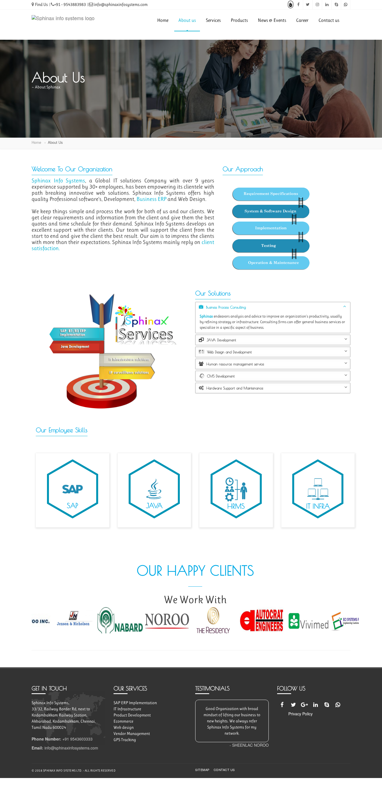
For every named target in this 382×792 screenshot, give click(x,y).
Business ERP (152, 199)
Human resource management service (234, 364)
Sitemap (202, 770)
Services (213, 20)
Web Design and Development (229, 352)
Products (239, 20)
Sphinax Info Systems (58, 180)
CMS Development (220, 376)
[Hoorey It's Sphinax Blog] (290, 4)
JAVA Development (220, 340)
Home (162, 20)
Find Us (41, 4)
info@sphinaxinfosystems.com (120, 4)
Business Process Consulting (225, 307)
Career (302, 20)
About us (187, 20)
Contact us (329, 20)
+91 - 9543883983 (70, 4)
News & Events (272, 20)
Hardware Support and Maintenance (234, 388)
